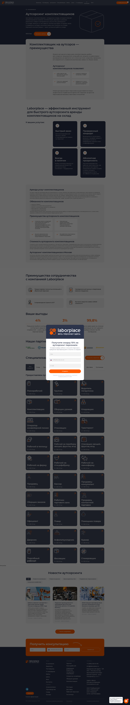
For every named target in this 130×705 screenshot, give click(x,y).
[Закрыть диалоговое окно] (127, 2)
